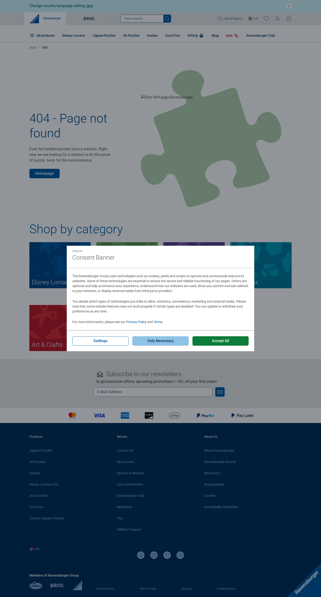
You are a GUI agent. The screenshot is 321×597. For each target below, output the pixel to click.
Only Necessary (160, 341)
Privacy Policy (136, 322)
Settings (100, 341)
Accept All (220, 341)
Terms (157, 322)
